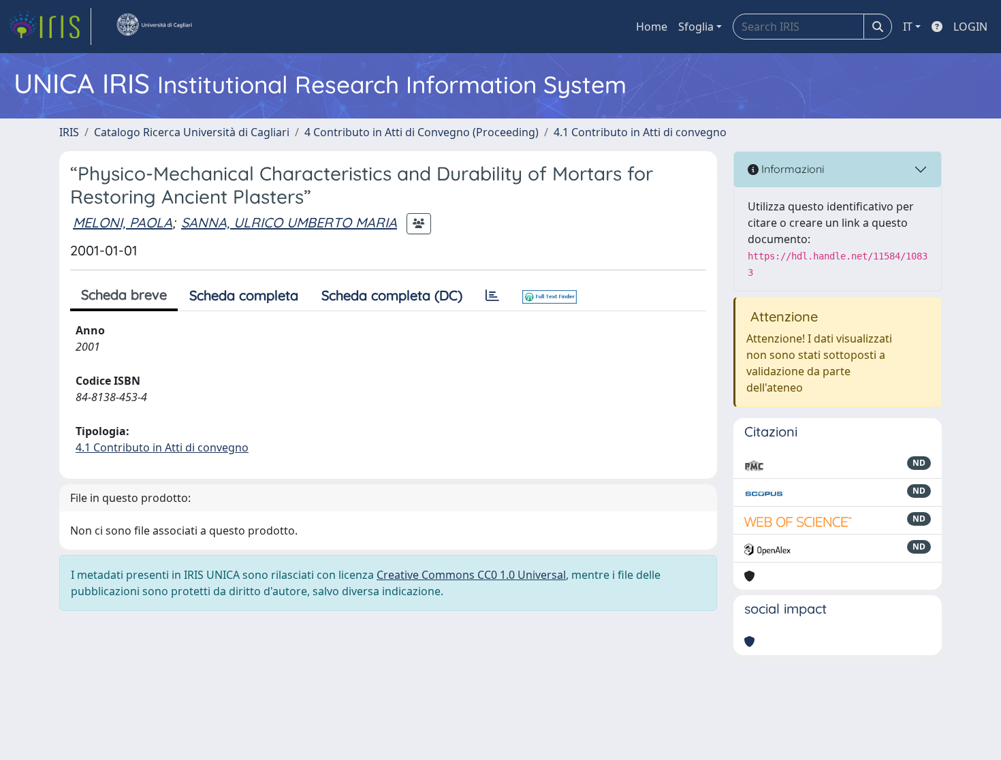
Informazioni (791, 169)
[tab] (492, 295)
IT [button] (907, 26)
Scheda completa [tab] (243, 295)
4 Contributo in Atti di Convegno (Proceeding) (421, 132)
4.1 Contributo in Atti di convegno (640, 132)
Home (651, 26)
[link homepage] (49, 26)
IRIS (69, 132)
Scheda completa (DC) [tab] (391, 295)
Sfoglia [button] (696, 26)
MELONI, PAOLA (122, 222)
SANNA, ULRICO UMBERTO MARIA (289, 222)
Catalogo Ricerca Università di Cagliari (191, 132)
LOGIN (970, 26)
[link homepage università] (154, 26)
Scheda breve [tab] (124, 294)
